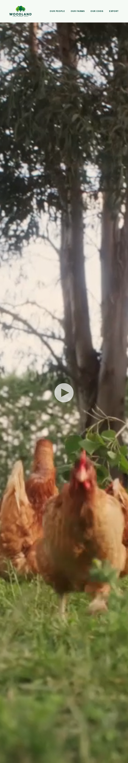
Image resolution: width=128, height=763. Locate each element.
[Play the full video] (64, 392)
